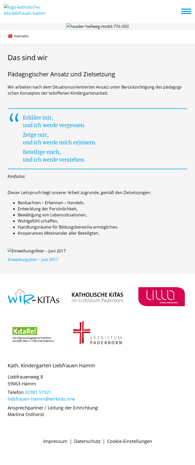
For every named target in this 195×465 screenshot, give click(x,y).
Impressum (55, 441)
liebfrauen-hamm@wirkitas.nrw (41, 399)
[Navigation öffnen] (189, 11)
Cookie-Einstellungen (129, 441)
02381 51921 (38, 392)
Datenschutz (87, 441)
